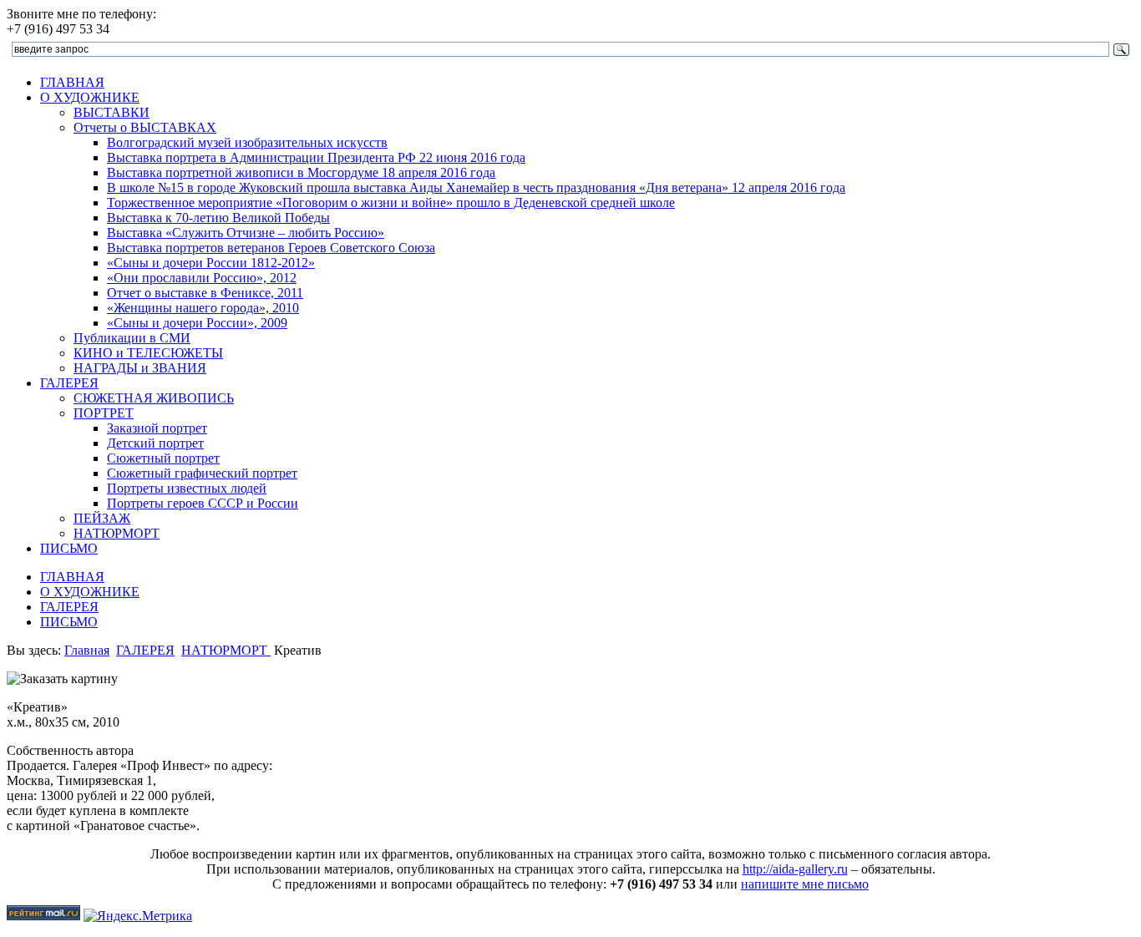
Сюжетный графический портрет (202, 473)
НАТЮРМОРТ (117, 533)
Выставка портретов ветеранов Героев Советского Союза (271, 248)
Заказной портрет (157, 428)
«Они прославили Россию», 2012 (202, 278)
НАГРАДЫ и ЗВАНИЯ (140, 368)
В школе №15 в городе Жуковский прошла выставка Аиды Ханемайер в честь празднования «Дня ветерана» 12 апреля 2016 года (476, 187)
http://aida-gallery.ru (795, 869)
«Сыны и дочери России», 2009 (197, 323)
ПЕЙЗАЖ (102, 518)
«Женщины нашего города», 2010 (203, 308)
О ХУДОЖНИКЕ (89, 97)
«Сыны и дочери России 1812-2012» (211, 263)
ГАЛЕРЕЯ (69, 383)
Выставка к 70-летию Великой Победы (218, 217)
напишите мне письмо (805, 884)
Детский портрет (155, 443)
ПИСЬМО (69, 548)
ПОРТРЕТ (104, 413)
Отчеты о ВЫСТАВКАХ (145, 127)
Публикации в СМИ (132, 338)
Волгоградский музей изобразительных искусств (247, 142)
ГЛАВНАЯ (72, 82)
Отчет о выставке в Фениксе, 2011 (205, 293)
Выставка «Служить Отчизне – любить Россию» (245, 232)
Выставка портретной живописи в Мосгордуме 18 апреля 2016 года (301, 172)
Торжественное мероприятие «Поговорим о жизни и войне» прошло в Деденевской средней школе (391, 202)
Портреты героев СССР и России (202, 503)
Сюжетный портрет (163, 458)
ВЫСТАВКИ (112, 112)
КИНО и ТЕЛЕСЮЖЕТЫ (148, 353)
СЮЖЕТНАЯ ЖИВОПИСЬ (154, 398)
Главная (86, 650)
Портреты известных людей (186, 488)
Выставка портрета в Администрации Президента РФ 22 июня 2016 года (316, 157)
